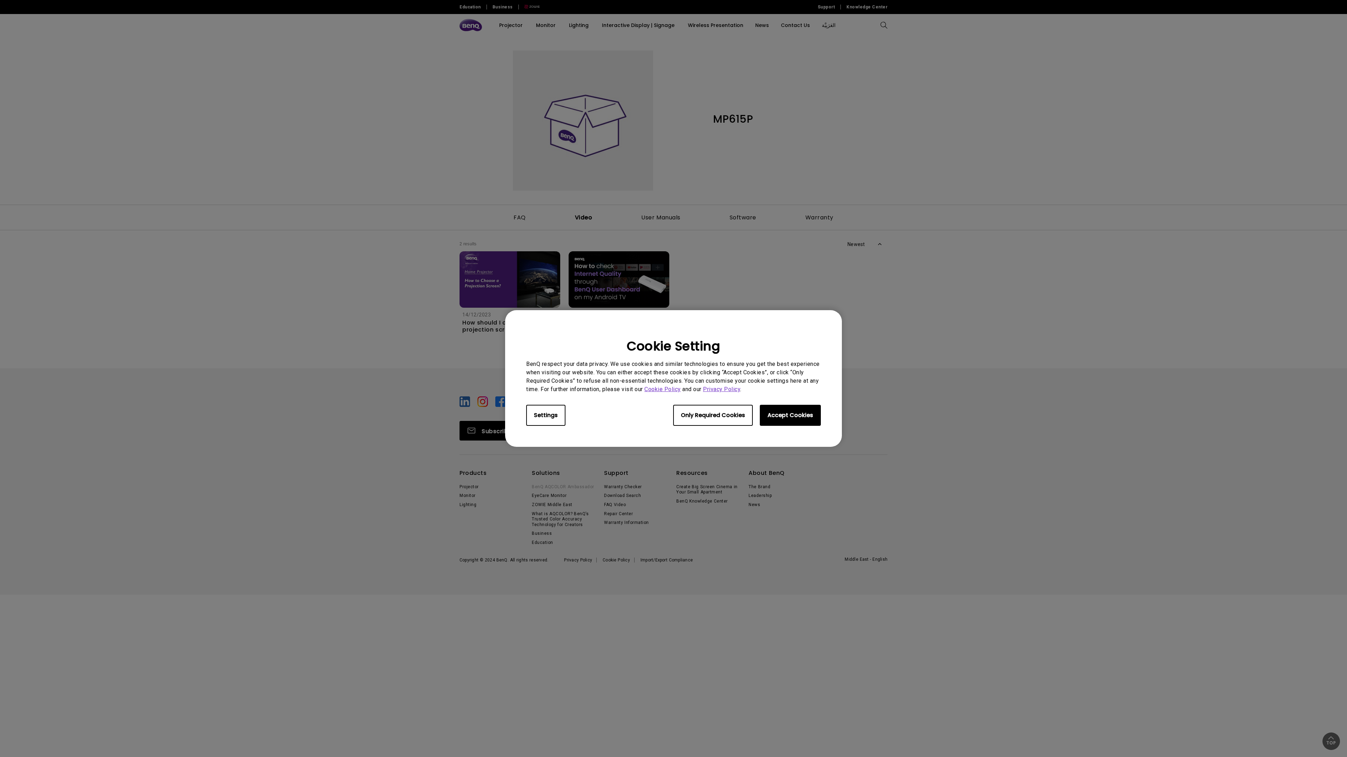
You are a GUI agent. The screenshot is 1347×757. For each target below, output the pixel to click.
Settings (546, 415)
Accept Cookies (790, 415)
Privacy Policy (721, 389)
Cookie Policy (662, 389)
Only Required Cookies (713, 415)
